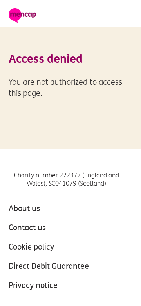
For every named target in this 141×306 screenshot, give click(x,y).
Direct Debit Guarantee (49, 266)
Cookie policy (31, 247)
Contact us (27, 228)
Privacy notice (33, 285)
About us (24, 208)
